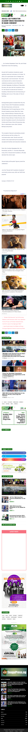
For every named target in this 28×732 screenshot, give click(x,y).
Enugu (3, 403)
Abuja (7, 615)
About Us (11, 731)
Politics (2, 720)
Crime (3, 617)
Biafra (10, 615)
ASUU (3, 615)
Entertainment (14, 617)
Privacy (16, 731)
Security (2, 722)
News (12, 403)
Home (7, 731)
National (7, 403)
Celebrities (20, 615)
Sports (2, 724)
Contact (21, 731)
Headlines (20, 617)
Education (8, 617)
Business (15, 615)
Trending (4, 26)
